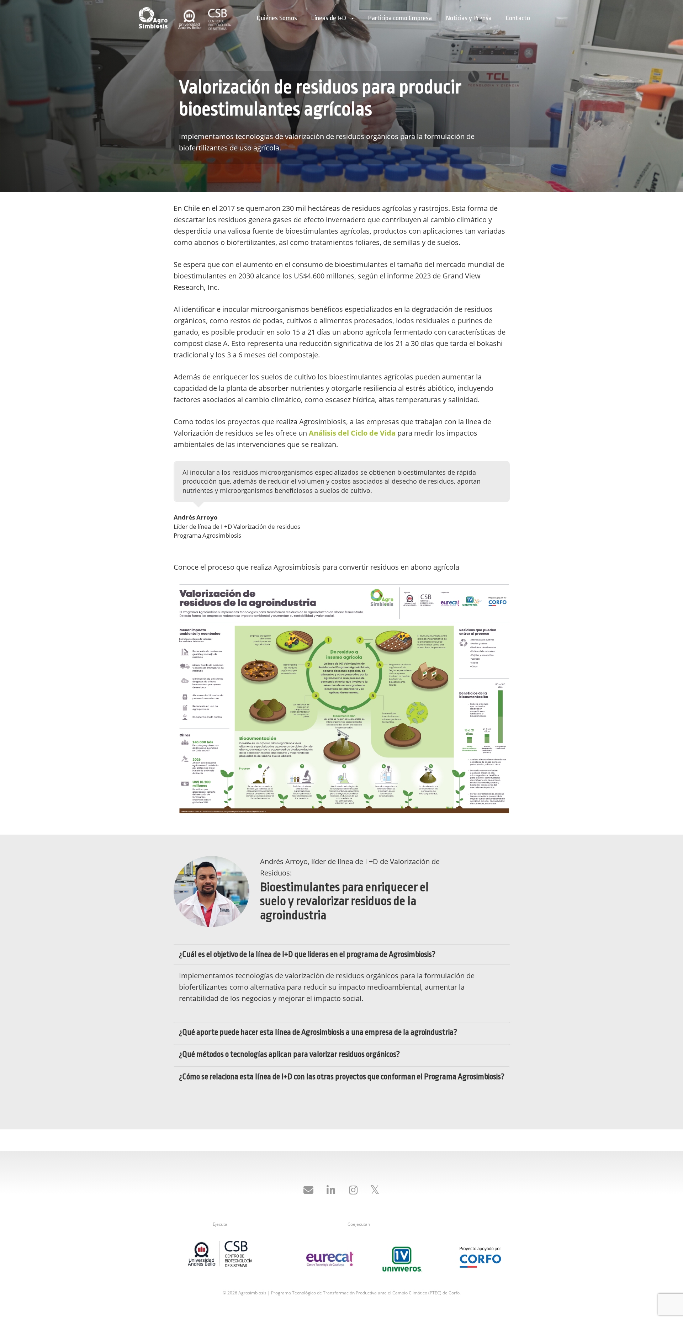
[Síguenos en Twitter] (374, 1190)
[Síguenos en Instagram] (353, 1190)
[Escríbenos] (308, 1190)
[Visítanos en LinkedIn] (331, 1190)
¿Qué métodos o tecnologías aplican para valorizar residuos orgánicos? (289, 1054)
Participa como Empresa (400, 18)
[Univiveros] (401, 1258)
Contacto (518, 18)
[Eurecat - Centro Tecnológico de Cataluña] (329, 1259)
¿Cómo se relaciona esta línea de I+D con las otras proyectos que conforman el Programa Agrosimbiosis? (341, 1076)
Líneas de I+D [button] (329, 18)
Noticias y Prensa (469, 18)
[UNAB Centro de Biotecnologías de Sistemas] (220, 1256)
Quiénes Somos (277, 18)
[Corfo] (480, 1253)
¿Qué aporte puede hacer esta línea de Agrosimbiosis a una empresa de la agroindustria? (318, 1032)
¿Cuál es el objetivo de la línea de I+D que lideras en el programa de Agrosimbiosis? (307, 954)
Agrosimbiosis (155, 17)
